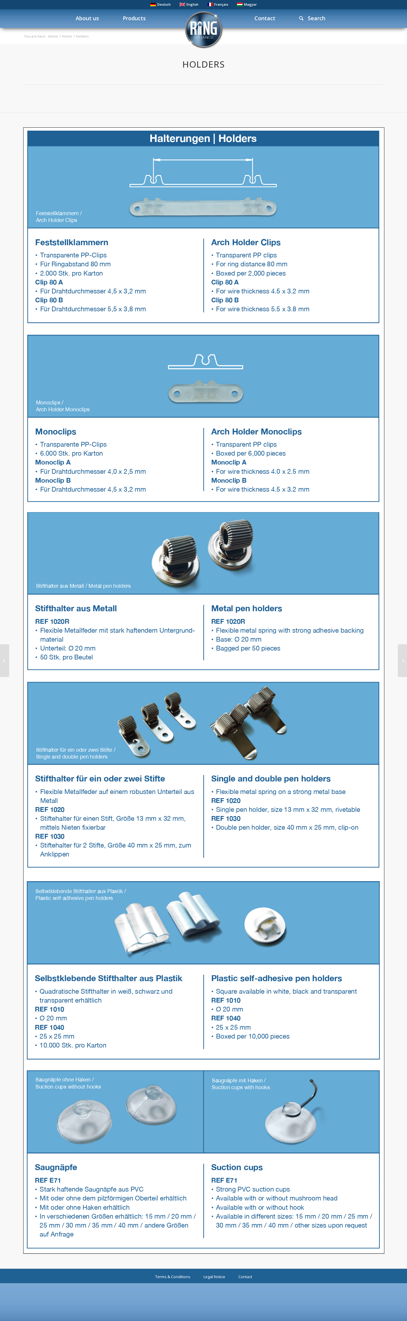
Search (314, 18)
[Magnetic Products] (402, 660)
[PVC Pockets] (4, 660)
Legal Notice (214, 1276)
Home (53, 36)
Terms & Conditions (172, 1276)
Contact (245, 1276)
